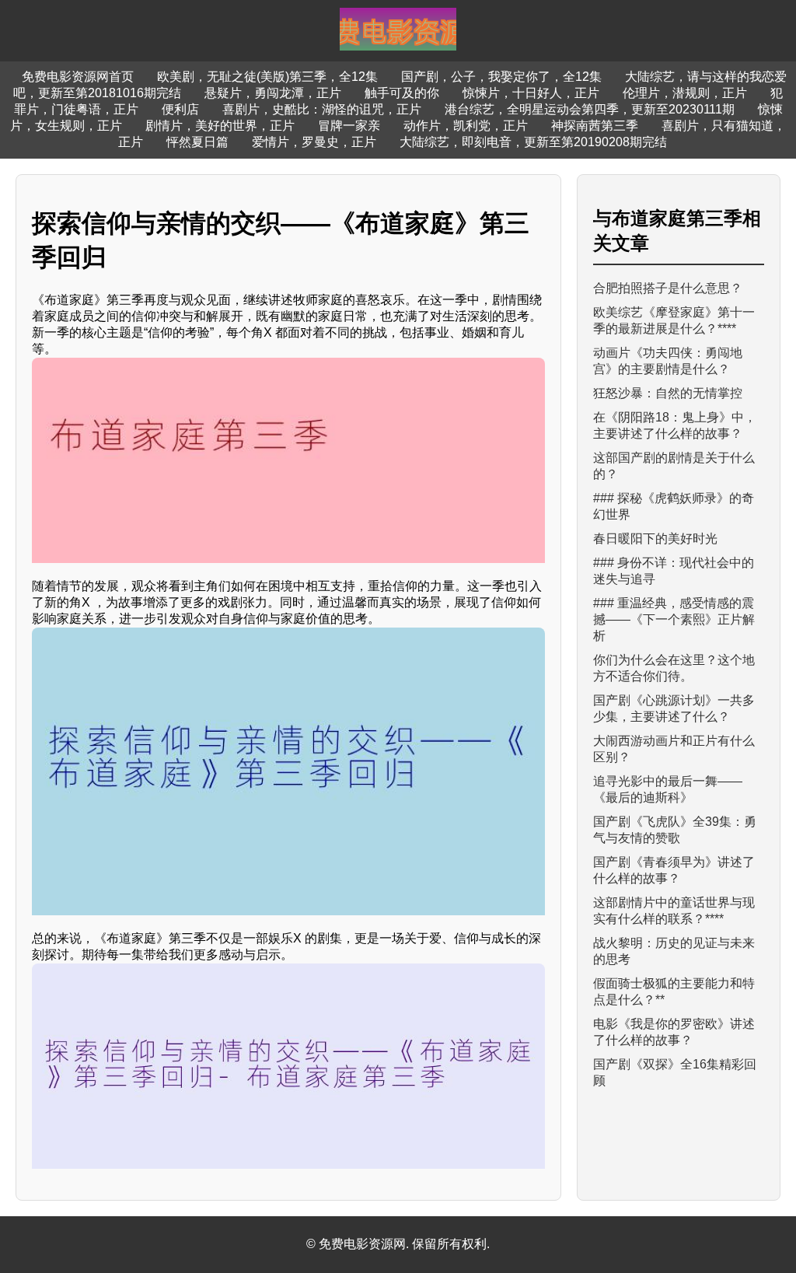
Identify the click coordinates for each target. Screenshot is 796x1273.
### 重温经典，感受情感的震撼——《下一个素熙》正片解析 (674, 619)
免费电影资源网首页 (78, 76)
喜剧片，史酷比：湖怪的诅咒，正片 (321, 109)
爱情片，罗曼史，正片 (314, 142)
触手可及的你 (402, 93)
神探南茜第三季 (594, 125)
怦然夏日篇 (197, 142)
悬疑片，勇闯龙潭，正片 (272, 93)
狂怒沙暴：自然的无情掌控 (667, 393)
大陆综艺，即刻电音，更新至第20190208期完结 (533, 142)
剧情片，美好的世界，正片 (220, 125)
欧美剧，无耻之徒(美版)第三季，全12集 (267, 76)
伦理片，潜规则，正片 (685, 93)
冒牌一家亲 (349, 125)
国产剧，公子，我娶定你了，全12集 (501, 76)
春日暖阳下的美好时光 (655, 538)
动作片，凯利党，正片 (465, 125)
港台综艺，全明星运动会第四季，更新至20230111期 (590, 109)
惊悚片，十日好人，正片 (531, 93)
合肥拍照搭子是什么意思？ (667, 288)
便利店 (180, 109)
